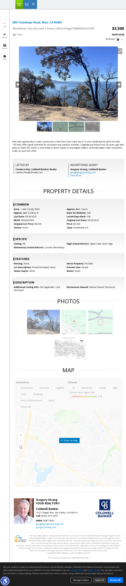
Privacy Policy (76, 570)
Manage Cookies (81, 580)
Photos (4, 48)
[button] (5, 581)
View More (75, 175)
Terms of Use (93, 570)
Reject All (99, 580)
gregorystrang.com (46, 527)
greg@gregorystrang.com (83, 172)
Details (4, 37)
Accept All (115, 580)
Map (4, 59)
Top (4, 26)
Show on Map (70, 440)
